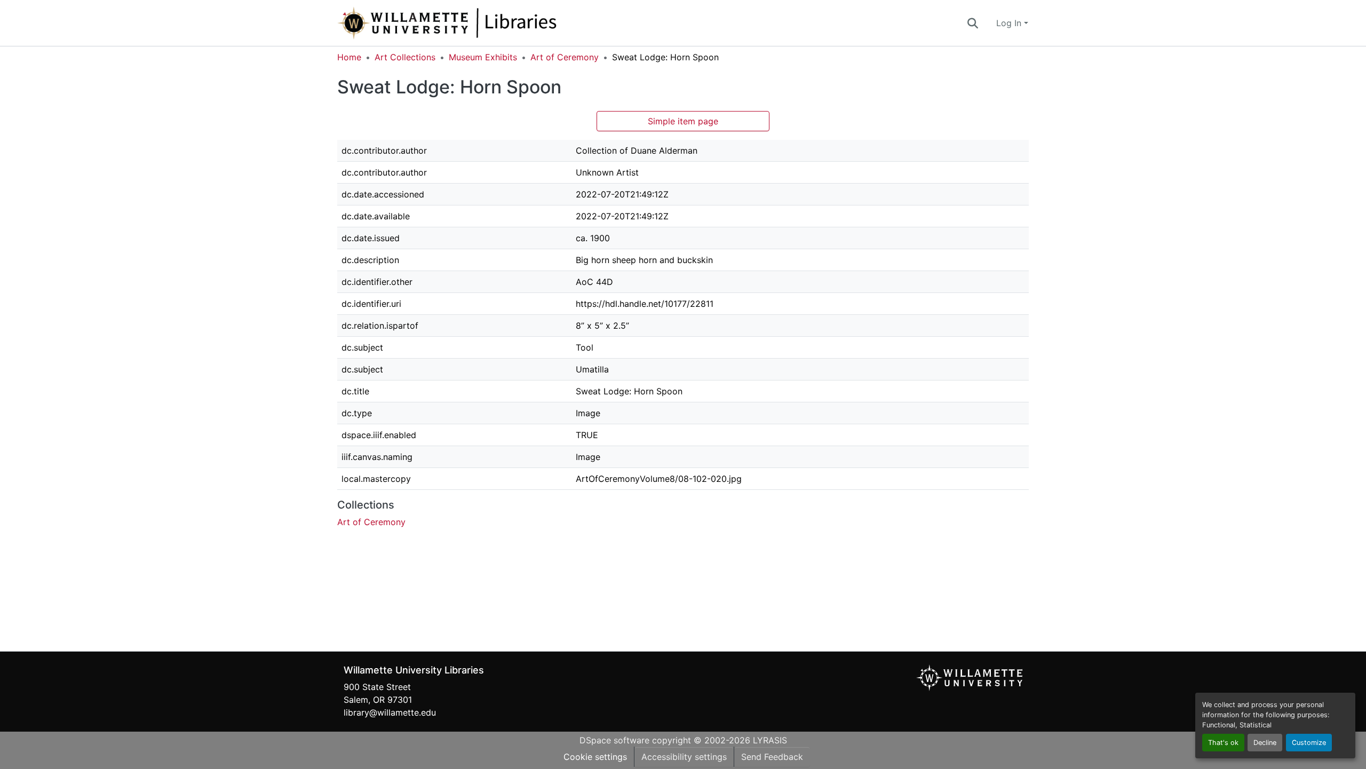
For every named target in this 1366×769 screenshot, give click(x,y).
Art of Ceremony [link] (564, 57)
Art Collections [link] (405, 57)
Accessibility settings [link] (684, 756)
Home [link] (349, 57)
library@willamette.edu (390, 712)
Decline (1264, 743)
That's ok (1223, 743)
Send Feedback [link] (772, 756)
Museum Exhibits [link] (483, 57)
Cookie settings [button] (595, 756)
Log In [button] (1010, 23)
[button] (482, 23)
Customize (1309, 743)
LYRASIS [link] (770, 740)
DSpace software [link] (614, 740)
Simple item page (683, 121)
